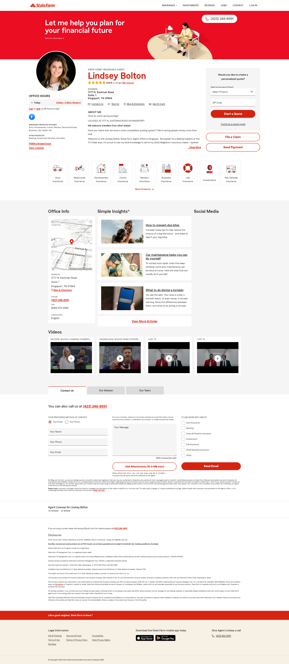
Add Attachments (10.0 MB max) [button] (144, 466)
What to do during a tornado (164, 290)
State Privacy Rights (101, 640)
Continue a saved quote (233, 124)
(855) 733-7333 (99, 490)
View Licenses (36, 148)
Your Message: (121, 427)
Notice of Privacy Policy (76, 640)
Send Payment (233, 147)
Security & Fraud (73, 636)
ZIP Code (217, 103)
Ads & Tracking (55, 636)
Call (31, 109)
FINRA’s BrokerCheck (40, 144)
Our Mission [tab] (106, 390)
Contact (238, 5)
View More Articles (144, 321)
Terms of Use (54, 640)
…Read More (194, 147)
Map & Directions (63, 290)
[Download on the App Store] (145, 638)
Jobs (224, 5)
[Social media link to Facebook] (32, 117)
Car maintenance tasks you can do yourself (166, 256)
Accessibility (97, 636)
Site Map (52, 644)
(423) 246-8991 (60, 300)
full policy (59, 584)
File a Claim (233, 137)
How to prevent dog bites (162, 225)
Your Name (55, 432)
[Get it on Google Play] (165, 638)
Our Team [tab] (145, 390)
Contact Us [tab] (67, 390)
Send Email (211, 466)
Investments (191, 5)
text (38, 109)
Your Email (57, 422)
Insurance (168, 5)
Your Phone (75, 422)
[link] (43, 5)
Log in (253, 5)
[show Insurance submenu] (176, 5)
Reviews (210, 5)
